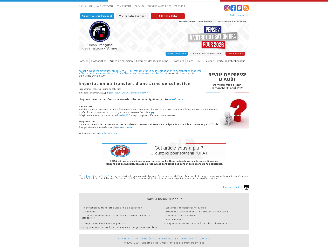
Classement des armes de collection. (144, 73)
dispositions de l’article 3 (97, 176)
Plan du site (85, 6)
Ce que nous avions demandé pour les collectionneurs (198, 223)
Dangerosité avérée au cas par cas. (104, 223)
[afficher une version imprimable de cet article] (246, 188)
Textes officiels (235, 53)
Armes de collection (121, 61)
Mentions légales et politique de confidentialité (166, 238)
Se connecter (124, 6)
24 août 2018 (176, 99)
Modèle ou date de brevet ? (182, 215)
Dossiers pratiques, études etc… (107, 70)
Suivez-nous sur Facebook (97, 16)
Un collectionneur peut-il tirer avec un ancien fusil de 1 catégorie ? (116, 216)
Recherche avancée (239, 15)
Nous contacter (104, 6)
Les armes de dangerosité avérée (186, 207)
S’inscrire (139, 6)
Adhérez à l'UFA (168, 16)
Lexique (209, 61)
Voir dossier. (127, 127)
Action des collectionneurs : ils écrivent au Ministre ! (197, 211)
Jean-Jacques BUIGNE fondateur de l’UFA (128, 92)
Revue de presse (176, 53)
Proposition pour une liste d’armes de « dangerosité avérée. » (120, 227)
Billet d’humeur (174, 219)
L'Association (98, 61)
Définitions (89, 211)
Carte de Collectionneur (231, 61)
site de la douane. (108, 133)
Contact (205, 238)
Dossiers (178, 61)
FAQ (199, 61)
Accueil (84, 61)
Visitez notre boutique (132, 16)
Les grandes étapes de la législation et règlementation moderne (165, 70)
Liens (190, 61)
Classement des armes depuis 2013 (101, 73)
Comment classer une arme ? (153, 61)
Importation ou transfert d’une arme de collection (112, 207)
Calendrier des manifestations (206, 53)
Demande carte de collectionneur (166, 6)
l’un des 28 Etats (125, 115)
